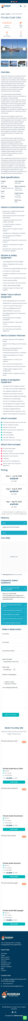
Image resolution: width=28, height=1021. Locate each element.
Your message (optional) (9, 687)
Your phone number (8, 651)
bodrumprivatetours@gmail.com (13, 986)
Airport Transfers (6, 967)
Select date (5, 667)
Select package (7, 659)
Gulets (3, 955)
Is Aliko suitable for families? (11, 614)
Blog (2, 968)
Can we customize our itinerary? (12, 610)
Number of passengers (9, 674)
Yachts (8, 14)
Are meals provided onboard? (12, 623)
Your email (5, 642)
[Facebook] (12, 1012)
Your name (5, 634)
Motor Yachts (5, 957)
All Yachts (4, 953)
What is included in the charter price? (12, 605)
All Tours (3, 961)
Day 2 (4, 533)
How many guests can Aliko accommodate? (11, 588)
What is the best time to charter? (13, 619)
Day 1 (4, 523)
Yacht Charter (5, 959)
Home (3, 14)
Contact (3, 970)
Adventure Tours (6, 963)
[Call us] (20, 6)
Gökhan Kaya (18, 1016)
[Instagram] (15, 1012)
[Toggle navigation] (25, 6)
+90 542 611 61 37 (8, 984)
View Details (14, 782)
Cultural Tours (5, 965)
